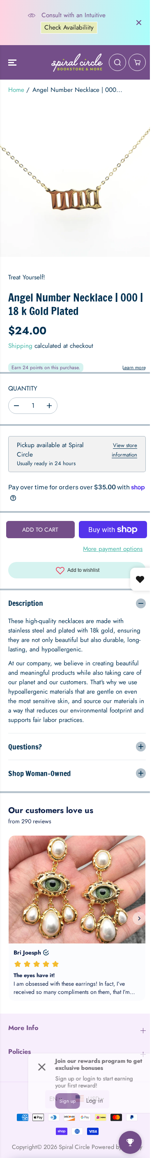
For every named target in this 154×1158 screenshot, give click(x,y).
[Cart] (137, 62)
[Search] (117, 62)
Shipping (20, 345)
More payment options (113, 548)
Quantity (22, 388)
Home (16, 89)
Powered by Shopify (115, 1146)
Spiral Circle (72, 1146)
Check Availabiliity (69, 27)
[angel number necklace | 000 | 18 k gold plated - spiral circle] (77, 182)
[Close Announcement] (139, 23)
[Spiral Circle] (77, 62)
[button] (13, 62)
